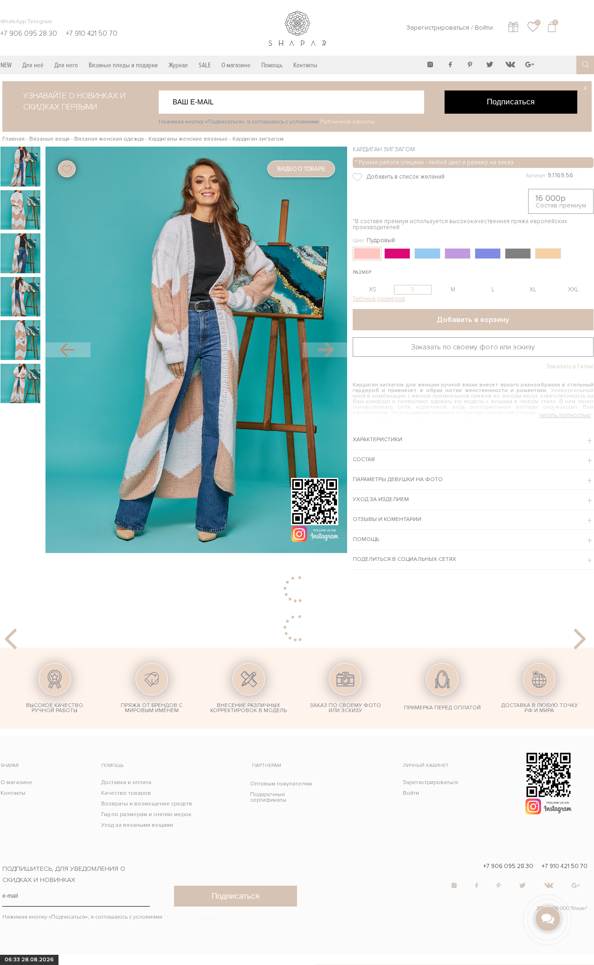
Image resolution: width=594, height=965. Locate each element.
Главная (13, 138)
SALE (205, 65)
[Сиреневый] (457, 253)
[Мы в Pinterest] (470, 65)
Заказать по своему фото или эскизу (473, 347)
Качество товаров (126, 793)
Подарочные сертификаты (268, 797)
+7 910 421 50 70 (565, 866)
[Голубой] (427, 253)
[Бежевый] (548, 253)
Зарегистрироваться (438, 28)
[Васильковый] (487, 253)
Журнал (178, 65)
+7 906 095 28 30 (508, 866)
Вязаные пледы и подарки (123, 65)
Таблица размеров (379, 298)
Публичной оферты (347, 121)
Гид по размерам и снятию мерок (146, 814)
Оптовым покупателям (281, 783)
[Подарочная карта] (513, 28)
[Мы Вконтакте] (510, 65)
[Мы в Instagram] (430, 65)
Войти (484, 28)
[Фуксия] (397, 253)
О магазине (236, 65)
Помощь (272, 65)
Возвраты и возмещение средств (146, 803)
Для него (66, 65)
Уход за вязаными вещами (137, 825)
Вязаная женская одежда (109, 138)
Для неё (33, 65)
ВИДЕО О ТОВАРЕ (301, 169)
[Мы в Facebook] (450, 65)
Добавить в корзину (473, 319)
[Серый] (518, 253)
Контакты (305, 65)
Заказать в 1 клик (570, 367)
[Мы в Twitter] (490, 65)
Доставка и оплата (126, 782)
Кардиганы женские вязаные (188, 138)
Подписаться (511, 101)
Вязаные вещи (49, 138)
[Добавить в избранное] (423, 177)
